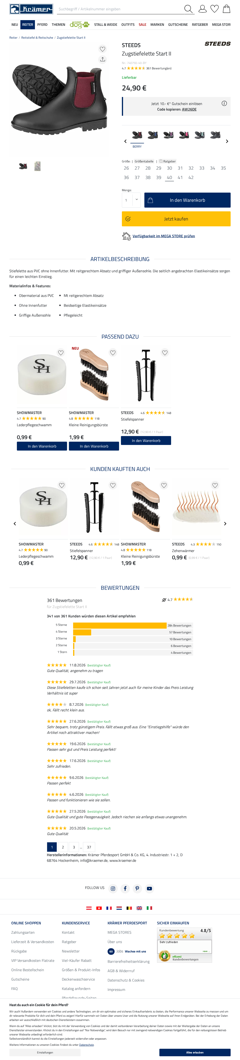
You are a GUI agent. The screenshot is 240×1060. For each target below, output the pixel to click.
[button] (80, 24)
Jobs (127, 951)
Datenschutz (86, 1044)
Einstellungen (45, 1052)
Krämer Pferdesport (127, 923)
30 (169, 168)
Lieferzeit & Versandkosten (32, 941)
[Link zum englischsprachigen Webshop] (140, 908)
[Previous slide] (13, 99)
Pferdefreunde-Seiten (79, 998)
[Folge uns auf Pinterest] (137, 888)
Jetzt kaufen (176, 218)
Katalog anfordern (76, 988)
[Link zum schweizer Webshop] (100, 908)
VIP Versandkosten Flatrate (32, 960)
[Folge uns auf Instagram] (113, 888)
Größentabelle (144, 161)
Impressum (116, 989)
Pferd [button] (42, 24)
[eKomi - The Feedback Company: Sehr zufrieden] (184, 945)
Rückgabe (19, 951)
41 (180, 177)
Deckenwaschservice (78, 979)
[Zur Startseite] (31, 8)
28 (147, 168)
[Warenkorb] (226, 8)
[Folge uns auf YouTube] (149, 888)
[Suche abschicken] (189, 9)
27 (137, 168)
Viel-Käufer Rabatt (77, 960)
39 (158, 177)
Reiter (13, 37)
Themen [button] (58, 24)
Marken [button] (157, 24)
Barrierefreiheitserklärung (129, 961)
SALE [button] (142, 24)
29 (158, 168)
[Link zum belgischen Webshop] (130, 908)
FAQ (14, 988)
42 (191, 177)
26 (126, 168)
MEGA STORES (223, 24)
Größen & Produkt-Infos (81, 970)
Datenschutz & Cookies (126, 980)
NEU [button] (14, 24)
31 (180, 168)
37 (137, 177)
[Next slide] (105, 99)
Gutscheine (20, 979)
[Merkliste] (214, 8)
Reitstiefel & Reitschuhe (37, 37)
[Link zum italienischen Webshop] (150, 908)
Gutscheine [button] (178, 24)
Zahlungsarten (23, 932)
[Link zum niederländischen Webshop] (120, 908)
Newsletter (71, 951)
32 (191, 168)
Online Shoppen (26, 923)
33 (201, 168)
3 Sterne (61, 638)
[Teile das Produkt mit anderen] (102, 59)
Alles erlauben (195, 1052)
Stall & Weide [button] (105, 24)
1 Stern (62, 652)
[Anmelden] (203, 8)
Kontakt (68, 932)
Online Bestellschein (27, 970)
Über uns (115, 941)
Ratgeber (169, 161)
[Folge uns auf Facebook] (125, 888)
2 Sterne (61, 645)
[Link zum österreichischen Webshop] (90, 908)
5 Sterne (61, 625)
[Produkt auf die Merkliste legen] (102, 49)
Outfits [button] (128, 24)
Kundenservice (76, 923)
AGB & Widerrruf (121, 971)
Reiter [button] (27, 24)
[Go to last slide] (15, 523)
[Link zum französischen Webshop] (110, 908)
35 (223, 168)
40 (169, 177)
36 (126, 177)
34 (212, 168)
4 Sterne (61, 631)
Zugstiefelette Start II (71, 37)
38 (147, 177)
